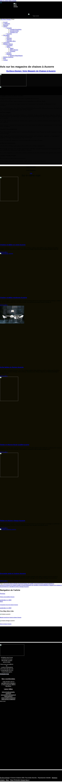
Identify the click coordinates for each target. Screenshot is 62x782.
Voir (31, 173)
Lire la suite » (4, 252)
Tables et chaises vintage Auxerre (12, 520)
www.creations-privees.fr (8, 698)
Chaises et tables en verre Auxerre (12, 245)
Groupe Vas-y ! (25, 780)
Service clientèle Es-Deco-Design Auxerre (17, 586)
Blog (7, 780)
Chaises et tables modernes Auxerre (13, 297)
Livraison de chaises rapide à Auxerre (15, 585)
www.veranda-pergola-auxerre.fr (8, 692)
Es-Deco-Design (5, 777)
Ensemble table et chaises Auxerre (13, 573)
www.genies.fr (8, 696)
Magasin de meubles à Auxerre (35, 585)
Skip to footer (12, 0)
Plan (11, 780)
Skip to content (4, 0)
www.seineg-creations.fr (8, 699)
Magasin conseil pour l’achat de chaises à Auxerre (10, 617)
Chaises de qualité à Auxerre (31, 583)
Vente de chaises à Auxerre (5, 623)
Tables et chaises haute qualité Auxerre (14, 445)
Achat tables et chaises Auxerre (11, 367)
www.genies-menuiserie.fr (8, 695)
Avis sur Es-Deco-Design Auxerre (13, 583)
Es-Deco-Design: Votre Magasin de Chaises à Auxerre (31, 71)
